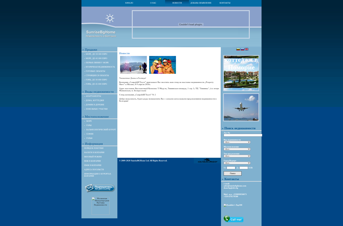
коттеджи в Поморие (241, 63)
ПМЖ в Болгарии (92, 165)
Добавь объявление (201, 3)
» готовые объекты (94, 71)
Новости (177, 3)
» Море (88, 121)
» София (88, 134)
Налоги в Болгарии (94, 152)
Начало (129, 3)
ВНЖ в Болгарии (92, 161)
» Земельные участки (96, 109)
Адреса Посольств (94, 169)
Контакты (225, 3)
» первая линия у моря (96, 62)
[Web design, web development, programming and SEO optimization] (207, 163)
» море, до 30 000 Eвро (95, 54)
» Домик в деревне (94, 105)
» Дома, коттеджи (94, 100)
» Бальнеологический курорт (100, 130)
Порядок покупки (93, 148)
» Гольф (88, 138)
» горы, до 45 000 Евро (95, 84)
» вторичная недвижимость (99, 67)
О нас (153, 3)
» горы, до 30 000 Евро (95, 80)
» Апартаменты (92, 96)
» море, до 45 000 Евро (95, 58)
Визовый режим (93, 157)
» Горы (88, 125)
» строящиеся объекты (96, 75)
